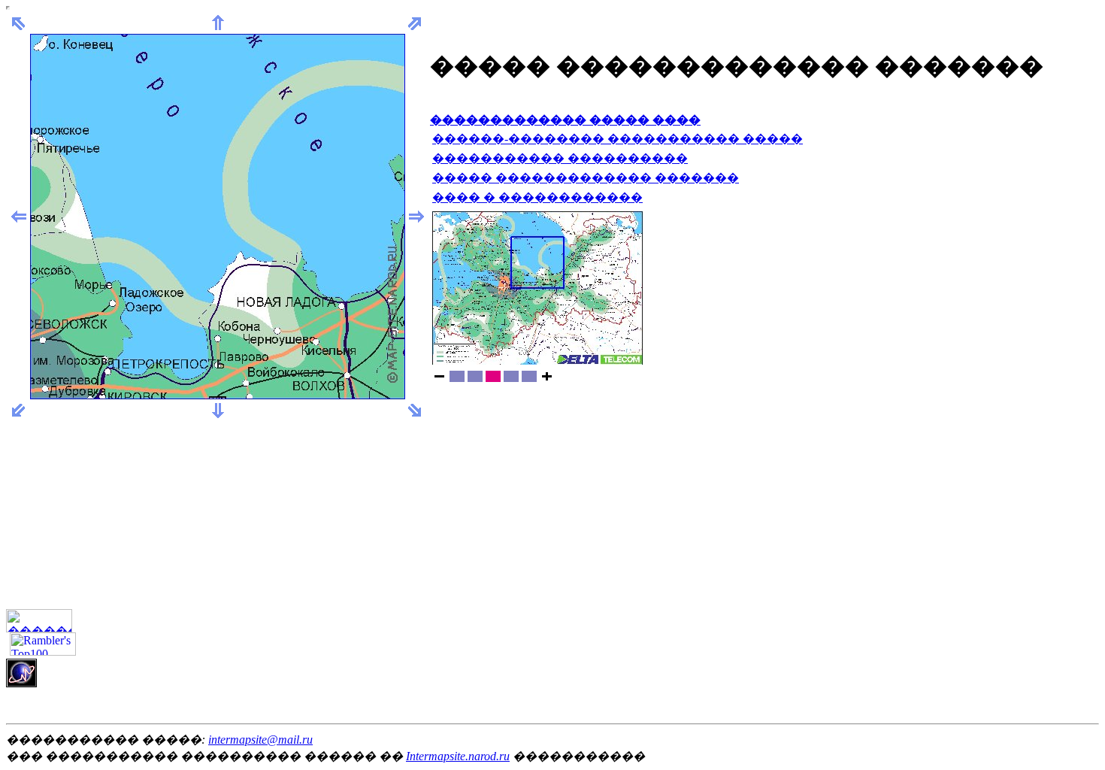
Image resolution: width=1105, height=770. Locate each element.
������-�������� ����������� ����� (617, 138)
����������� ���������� (560, 158)
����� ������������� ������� (585, 177)
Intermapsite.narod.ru (458, 756)
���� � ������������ (537, 197)
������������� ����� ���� (565, 120)
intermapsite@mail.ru (260, 739)
